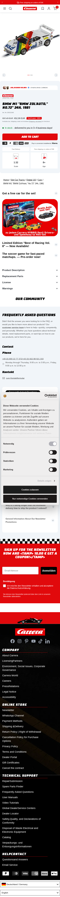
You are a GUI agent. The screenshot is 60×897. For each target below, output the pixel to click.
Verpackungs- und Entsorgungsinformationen (17, 844)
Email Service (10, 864)
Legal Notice (9, 691)
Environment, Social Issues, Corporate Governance (23, 668)
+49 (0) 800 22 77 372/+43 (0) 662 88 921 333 (23, 359)
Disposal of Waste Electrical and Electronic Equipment (20, 830)
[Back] (4, 75)
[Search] (10, 8)
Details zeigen (44, 481)
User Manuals (10, 797)
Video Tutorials (10, 802)
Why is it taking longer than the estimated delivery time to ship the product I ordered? (26, 506)
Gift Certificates (10, 762)
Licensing (12, 660)
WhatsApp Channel (13, 715)
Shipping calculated (35, 121)
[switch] (53, 452)
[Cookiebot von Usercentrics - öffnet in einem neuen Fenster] (44, 396)
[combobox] (30, 884)
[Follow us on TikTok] (40, 641)
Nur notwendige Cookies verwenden (30, 499)
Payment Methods (12, 720)
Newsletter (8, 710)
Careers (6, 680)
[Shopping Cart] (55, 8)
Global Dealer (18, 808)
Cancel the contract (13, 768)
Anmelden (49, 570)
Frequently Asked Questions (18, 791)
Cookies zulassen (30, 489)
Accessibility (9, 697)
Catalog (6, 837)
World (10, 675)
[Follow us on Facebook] (12, 641)
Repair (12, 781)
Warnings (7, 288)
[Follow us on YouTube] (33, 641)
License (6, 282)
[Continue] (56, 75)
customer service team (13, 327)
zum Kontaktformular (15, 378)
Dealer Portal (9, 757)
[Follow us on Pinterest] (26, 641)
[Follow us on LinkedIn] (47, 641)
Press (10, 686)
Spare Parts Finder (12, 786)
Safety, (21, 820)
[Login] (49, 8)
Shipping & (12, 726)
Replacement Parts (12, 276)
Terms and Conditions (14, 751)
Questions (15, 859)
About (10, 655)
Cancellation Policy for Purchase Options (20, 739)
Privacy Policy (10, 746)
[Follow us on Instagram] (19, 641)
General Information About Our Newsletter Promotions (25, 520)
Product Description (13, 270)
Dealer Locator (10, 813)
